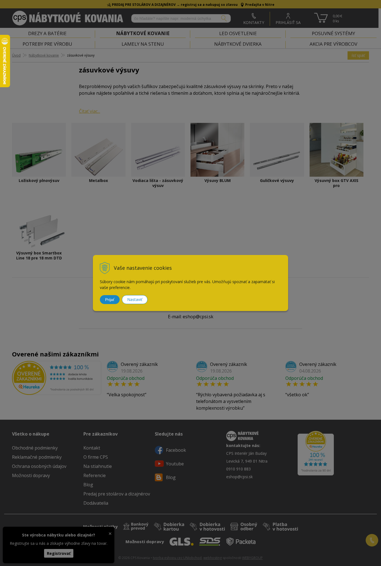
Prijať (109, 299)
